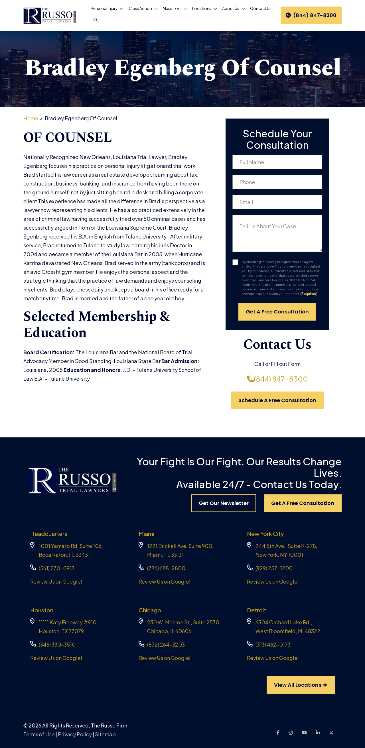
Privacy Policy (75, 734)
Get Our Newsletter (224, 503)
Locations (201, 8)
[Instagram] (291, 732)
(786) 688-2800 (166, 568)
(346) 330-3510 (57, 644)
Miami (146, 533)
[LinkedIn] (318, 732)
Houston (41, 610)
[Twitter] (331, 732)
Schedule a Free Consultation (277, 400)
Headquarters (48, 533)
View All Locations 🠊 (300, 684)
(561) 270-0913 (56, 568)
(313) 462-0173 (273, 644)
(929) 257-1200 (274, 568)
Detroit (256, 610)
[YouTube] (304, 732)
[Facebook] (278, 732)
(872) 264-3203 (166, 644)
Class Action (140, 8)
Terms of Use (39, 734)
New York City (265, 533)
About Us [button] (230, 8)
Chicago (150, 610)
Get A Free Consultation (302, 503)
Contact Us (260, 8)
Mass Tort (172, 8)
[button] (123, 8)
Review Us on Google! (56, 581)
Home (30, 118)
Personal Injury (104, 8)
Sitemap (105, 734)
